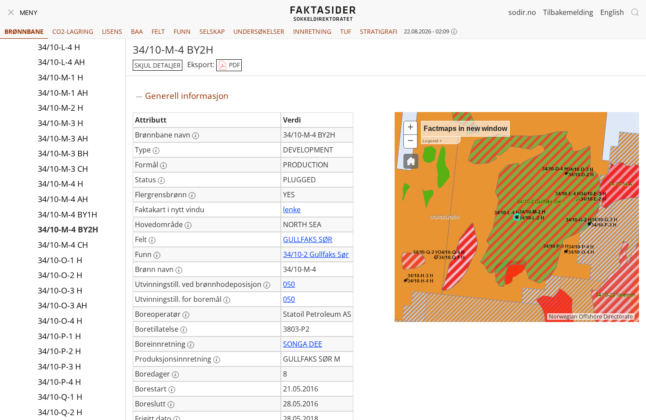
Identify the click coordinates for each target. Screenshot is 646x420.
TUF (345, 31)
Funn (182, 31)
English (612, 12)
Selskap (212, 31)
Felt (158, 31)
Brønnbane (24, 31)
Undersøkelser (258, 31)
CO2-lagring (72, 31)
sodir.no (522, 12)
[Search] (635, 12)
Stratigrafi (378, 31)
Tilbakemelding (568, 12)
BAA (137, 31)
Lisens (112, 31)
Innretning (312, 31)
